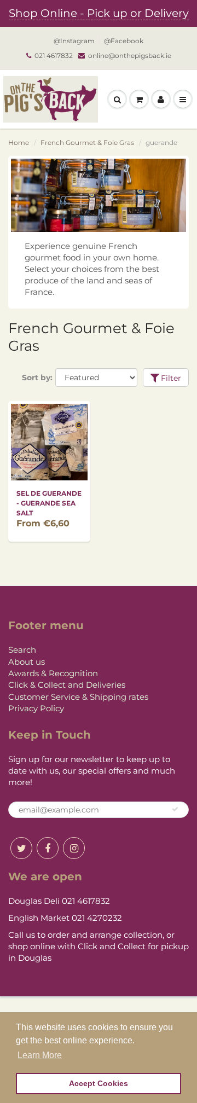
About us (26, 662)
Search (22, 650)
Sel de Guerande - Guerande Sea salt (49, 503)
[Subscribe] (175, 809)
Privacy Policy (36, 708)
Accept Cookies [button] (98, 1083)
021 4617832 (53, 55)
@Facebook (123, 41)
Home (18, 142)
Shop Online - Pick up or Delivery (99, 13)
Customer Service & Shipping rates (78, 697)
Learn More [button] (40, 1055)
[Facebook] (48, 848)
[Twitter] (21, 848)
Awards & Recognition (53, 673)
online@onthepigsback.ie (129, 55)
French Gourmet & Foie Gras (87, 142)
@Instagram (74, 41)
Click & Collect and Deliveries (66, 685)
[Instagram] (74, 848)
